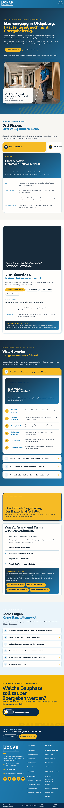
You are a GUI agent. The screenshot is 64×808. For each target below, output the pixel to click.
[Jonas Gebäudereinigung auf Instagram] (5, 779)
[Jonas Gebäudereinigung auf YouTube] (23, 779)
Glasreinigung (31, 759)
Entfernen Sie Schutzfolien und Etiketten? (22, 637)
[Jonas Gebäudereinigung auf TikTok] (18, 779)
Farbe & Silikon (46, 290)
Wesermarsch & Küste (33, 784)
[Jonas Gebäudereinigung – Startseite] (7, 3)
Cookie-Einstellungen (55, 805)
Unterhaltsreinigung (32, 755)
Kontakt (47, 797)
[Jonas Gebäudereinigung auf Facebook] (9, 779)
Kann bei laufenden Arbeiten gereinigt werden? (24, 651)
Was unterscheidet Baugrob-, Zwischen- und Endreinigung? (28, 631)
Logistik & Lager (50, 759)
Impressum (25, 805)
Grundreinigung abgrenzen (17, 590)
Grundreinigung (31, 763)
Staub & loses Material (15, 290)
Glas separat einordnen (35, 585)
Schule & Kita (49, 755)
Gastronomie (49, 763)
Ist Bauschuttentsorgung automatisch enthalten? (24, 644)
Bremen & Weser (32, 788)
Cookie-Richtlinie (41, 805)
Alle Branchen (50, 767)
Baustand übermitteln (16, 585)
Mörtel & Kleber (13, 294)
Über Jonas (48, 776)
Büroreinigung (31, 751)
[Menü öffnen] (60, 3)
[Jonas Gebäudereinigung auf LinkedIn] (14, 779)
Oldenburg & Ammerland (34, 780)
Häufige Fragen (49, 793)
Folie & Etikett (32, 290)
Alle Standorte (32, 776)
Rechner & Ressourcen (51, 788)
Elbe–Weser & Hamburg (34, 793)
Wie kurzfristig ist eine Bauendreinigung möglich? (25, 657)
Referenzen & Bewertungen (49, 780)
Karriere (47, 784)
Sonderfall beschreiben (39, 590)
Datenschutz (33, 805)
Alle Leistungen (32, 767)
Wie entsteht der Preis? (15, 664)
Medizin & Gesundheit (51, 751)
